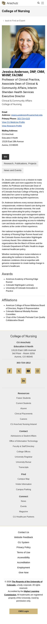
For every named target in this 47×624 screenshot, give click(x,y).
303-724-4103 (23, 119)
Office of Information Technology (23, 441)
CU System (23, 542)
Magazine (23, 511)
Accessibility (23, 557)
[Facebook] (9, 375)
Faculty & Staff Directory (23, 446)
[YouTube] (28, 375)
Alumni (23, 408)
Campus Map (23, 479)
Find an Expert (18, 21)
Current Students (23, 403)
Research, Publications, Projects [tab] (20, 163)
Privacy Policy (24, 547)
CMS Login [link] (23, 611)
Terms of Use (23, 552)
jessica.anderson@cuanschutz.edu (26, 115)
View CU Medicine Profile (13, 122)
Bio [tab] (5, 156)
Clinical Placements (23, 414)
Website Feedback (23, 537)
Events (23, 506)
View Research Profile (12, 126)
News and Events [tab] (12, 170)
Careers (23, 419)
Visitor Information (24, 484)
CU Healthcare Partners (23, 517)
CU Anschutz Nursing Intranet (23, 424)
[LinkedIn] (23, 384)
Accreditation (23, 562)
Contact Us (23, 532)
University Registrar (23, 457)
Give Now (23, 572)
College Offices (23, 452)
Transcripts (23, 467)
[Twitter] (18, 375)
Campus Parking (23, 489)
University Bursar (23, 462)
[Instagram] (37, 375)
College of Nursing (16, 11)
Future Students (23, 398)
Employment (23, 567)
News (23, 501)
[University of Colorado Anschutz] (10, 3)
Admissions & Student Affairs (23, 436)
